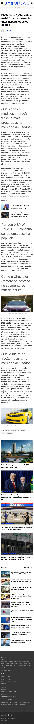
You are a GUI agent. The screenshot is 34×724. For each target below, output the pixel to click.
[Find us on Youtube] (2, 715)
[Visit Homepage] (17, 3)
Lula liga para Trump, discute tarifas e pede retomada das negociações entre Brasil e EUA (16, 497)
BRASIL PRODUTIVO (8, 523)
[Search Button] (32, 3)
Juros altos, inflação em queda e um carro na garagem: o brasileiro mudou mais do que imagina (21, 214)
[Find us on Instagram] (5, 715)
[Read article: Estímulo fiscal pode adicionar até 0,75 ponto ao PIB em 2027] (17, 451)
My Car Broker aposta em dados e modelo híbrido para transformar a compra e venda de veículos (20, 207)
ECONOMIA (6, 461)
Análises (26, 567)
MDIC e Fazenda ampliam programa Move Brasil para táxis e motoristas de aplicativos (21, 596)
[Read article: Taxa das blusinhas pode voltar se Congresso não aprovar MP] (5, 635)
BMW (10, 257)
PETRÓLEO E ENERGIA (9, 553)
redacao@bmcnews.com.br (8, 691)
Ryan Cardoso (10, 31)
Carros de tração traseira (18, 430)
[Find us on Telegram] (8, 715)
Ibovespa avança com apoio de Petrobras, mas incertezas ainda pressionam (20, 604)
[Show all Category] (31, 567)
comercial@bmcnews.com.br (9, 696)
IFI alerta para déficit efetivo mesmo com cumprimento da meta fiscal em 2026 (21, 619)
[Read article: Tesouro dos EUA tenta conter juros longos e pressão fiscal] (5, 589)
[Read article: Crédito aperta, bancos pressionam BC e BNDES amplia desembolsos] (5, 582)
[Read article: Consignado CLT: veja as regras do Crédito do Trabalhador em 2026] (5, 627)
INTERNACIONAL (7, 491)
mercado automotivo (7, 433)
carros (4, 48)
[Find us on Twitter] (11, 715)
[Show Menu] (2, 3)
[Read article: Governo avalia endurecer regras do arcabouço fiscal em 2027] (5, 642)
